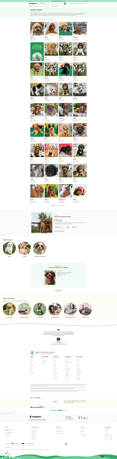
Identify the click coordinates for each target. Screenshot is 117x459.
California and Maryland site (29, 449)
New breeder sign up (59, 431)
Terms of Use (7, 449)
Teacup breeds (40, 317)
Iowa (54, 362)
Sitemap (17, 449)
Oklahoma (43, 362)
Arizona (43, 358)
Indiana (54, 360)
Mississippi (78, 369)
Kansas (54, 364)
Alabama (78, 358)
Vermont (66, 379)
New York (66, 373)
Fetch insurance (33, 435)
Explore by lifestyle (8, 434)
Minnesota (55, 368)
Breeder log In (58, 429)
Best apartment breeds (24, 317)
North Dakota (55, 373)
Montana (31, 364)
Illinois (54, 358)
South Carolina (79, 373)
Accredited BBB (21, 449)
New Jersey (67, 371)
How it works (47, 6)
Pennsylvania (67, 375)
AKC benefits (33, 433)
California (31, 358)
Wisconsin (55, 379)
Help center (82, 431)
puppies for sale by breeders (48, 353)
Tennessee (78, 375)
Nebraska (55, 371)
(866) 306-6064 (69, 417)
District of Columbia (68, 362)
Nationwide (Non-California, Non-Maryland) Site (41, 449)
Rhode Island (67, 377)
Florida (78, 362)
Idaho (31, 362)
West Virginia (79, 379)
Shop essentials (7, 436)
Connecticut (67, 358)
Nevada (31, 366)
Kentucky (78, 366)
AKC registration (33, 431)
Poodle (9, 256)
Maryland (66, 366)
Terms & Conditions (84, 435)
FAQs (81, 433)
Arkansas (78, 360)
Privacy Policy (12, 449)
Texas (43, 364)
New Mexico (44, 360)
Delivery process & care (54, 6)
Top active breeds (85, 317)
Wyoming (31, 373)
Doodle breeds (9, 317)
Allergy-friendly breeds (70, 317)
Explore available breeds (9, 432)
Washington (32, 371)
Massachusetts (67, 368)
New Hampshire (67, 369)
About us (41, 6)
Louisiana (78, 368)
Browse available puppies (34, 6)
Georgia (78, 364)
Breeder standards (59, 433)
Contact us (82, 429)
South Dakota (55, 377)
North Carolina (79, 371)
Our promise (107, 433)
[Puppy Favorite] (42, 23)
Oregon (31, 368)
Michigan (54, 366)
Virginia (78, 377)
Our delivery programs (108, 435)
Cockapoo (25, 256)
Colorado (31, 360)
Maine (66, 364)
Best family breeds (55, 317)
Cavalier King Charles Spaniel (40, 256)
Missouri (54, 369)
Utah (31, 369)
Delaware (66, 360)
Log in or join (33, 429)
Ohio (54, 375)
